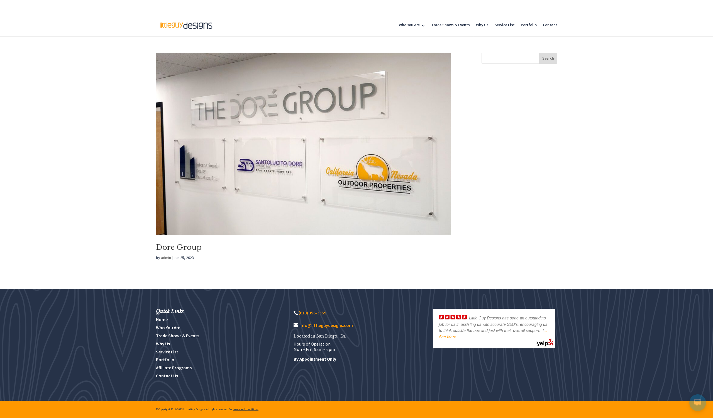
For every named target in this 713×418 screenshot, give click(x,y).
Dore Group (179, 247)
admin (166, 257)
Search (548, 58)
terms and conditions (245, 409)
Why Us (482, 24)
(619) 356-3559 (312, 313)
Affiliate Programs (174, 367)
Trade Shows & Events (450, 24)
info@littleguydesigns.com (326, 325)
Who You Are (409, 24)
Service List (505, 24)
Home (162, 319)
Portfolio (529, 24)
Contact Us (167, 375)
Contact (550, 24)
